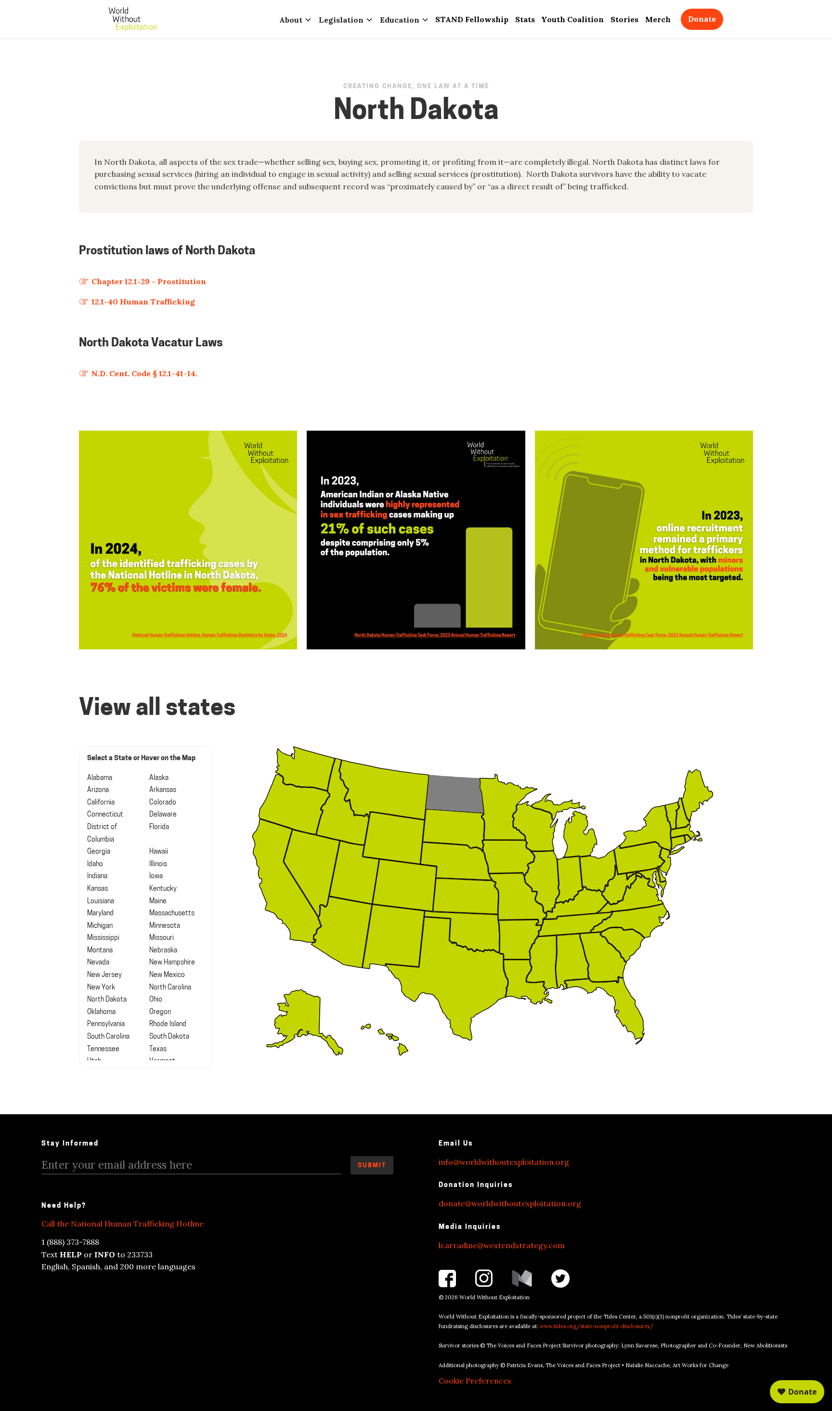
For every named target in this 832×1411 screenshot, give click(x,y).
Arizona (98, 790)
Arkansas (162, 790)
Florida (159, 827)
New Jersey (104, 975)
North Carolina (170, 988)
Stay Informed (70, 1143)
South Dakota (169, 1037)
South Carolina (108, 1037)
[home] (133, 19)
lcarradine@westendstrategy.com (502, 1245)
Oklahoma (101, 1012)
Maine (158, 901)
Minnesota (164, 926)
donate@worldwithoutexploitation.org (510, 1203)
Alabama (99, 778)
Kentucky (163, 889)
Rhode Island (167, 1024)
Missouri (161, 938)
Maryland (100, 913)
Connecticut (105, 815)
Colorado (162, 803)
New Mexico (167, 975)
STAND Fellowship (471, 19)
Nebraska (163, 951)
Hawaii (158, 852)
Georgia (98, 852)
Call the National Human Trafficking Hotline (122, 1223)
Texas (158, 1049)
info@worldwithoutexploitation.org (504, 1162)
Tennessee (103, 1049)
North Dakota (107, 1000)
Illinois (158, 864)
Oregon (160, 1012)
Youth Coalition (572, 19)
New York (101, 988)
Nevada (98, 963)
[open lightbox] (188, 540)
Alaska (159, 778)
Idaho (95, 864)
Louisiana (100, 901)
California (101, 803)
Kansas (97, 889)
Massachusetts (172, 913)
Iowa (156, 876)
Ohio (155, 1000)
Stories (624, 19)
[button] (295, 19)
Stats (525, 19)
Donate (702, 19)
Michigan (100, 926)
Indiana (97, 876)
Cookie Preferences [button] (475, 1380)
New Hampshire (172, 963)
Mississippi (103, 938)
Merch (658, 19)
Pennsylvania (106, 1024)
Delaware (163, 815)
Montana (100, 951)
